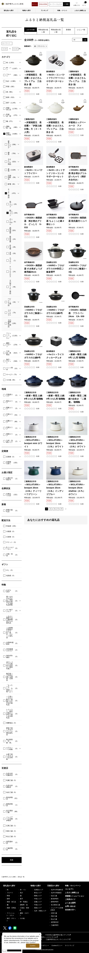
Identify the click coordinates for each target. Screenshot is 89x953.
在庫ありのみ (12, 494)
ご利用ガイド (70, 899)
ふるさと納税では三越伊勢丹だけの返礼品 (12, 619)
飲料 (10, 97)
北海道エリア (12, 395)
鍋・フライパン (14, 212)
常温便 (11, 526)
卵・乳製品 (24, 902)
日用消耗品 (12, 177)
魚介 (11, 81)
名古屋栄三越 (12, 811)
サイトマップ (69, 945)
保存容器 (13, 239)
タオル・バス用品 (12, 161)
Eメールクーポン (12, 548)
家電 (12, 184)
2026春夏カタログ (12, 650)
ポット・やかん (13, 221)
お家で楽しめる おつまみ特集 (12, 756)
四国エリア (12, 434)
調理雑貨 (13, 230)
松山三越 (11, 836)
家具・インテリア (12, 144)
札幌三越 (11, 780)
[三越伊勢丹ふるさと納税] (12, 4)
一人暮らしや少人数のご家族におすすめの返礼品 (12, 701)
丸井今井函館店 (12, 786)
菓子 (11, 103)
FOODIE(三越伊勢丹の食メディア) (57, 935)
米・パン (12, 68)
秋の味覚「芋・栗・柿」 (12, 741)
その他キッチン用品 (13, 286)
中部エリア (12, 415)
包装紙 (10, 575)
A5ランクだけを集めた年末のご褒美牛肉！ (12, 665)
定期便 (10, 457)
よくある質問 (70, 903)
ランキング (44, 10)
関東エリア (12, 408)
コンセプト (69, 889)
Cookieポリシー (57, 945)
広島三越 (11, 826)
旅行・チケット (12, 361)
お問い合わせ (70, 906)
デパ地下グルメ (12, 610)
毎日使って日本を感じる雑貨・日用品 (12, 677)
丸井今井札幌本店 (12, 774)
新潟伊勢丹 (12, 798)
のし (10, 570)
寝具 (12, 153)
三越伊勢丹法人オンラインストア (57, 939)
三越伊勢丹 (12, 849)
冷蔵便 (10, 531)
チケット (11, 542)
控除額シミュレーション (74, 896)
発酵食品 (11, 723)
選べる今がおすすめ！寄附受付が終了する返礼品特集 (12, 601)
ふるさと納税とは (72, 892)
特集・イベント (62, 10)
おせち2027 (12, 591)
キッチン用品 (12, 193)
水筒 (13, 253)
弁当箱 (13, 247)
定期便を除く (12, 462)
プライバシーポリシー (41, 945)
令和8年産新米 (12, 643)
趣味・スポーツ (12, 344)
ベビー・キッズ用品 (12, 302)
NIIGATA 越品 (12, 656)
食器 (12, 170)
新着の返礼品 (12, 510)
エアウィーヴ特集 (12, 748)
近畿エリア (12, 421)
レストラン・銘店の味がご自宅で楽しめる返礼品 (12, 714)
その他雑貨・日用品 (12, 323)
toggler (19, 62)
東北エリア (12, 402)
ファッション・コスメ (12, 335)
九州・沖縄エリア (12, 441)
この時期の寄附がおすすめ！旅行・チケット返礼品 (12, 632)
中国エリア (12, 428)
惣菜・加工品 (12, 108)
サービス (12, 374)
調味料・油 (12, 127)
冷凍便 (10, 537)
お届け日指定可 (12, 478)
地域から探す (26, 10)
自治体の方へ (70, 910)
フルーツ (12, 75)
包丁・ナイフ (13, 204)
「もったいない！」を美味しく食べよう (12, 688)
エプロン (13, 260)
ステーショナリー (12, 312)
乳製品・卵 (12, 115)
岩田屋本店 (12, 842)
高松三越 (11, 831)
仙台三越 (11, 792)
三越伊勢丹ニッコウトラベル (46, 937)
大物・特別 (12, 554)
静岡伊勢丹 (12, 805)
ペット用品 (12, 368)
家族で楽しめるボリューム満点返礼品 (12, 731)
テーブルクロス (13, 271)
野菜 (10, 86)
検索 (11, 860)
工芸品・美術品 (12, 352)
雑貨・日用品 (12, 134)
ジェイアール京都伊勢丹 (12, 818)
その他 (11, 380)
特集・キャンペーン (73, 886)
